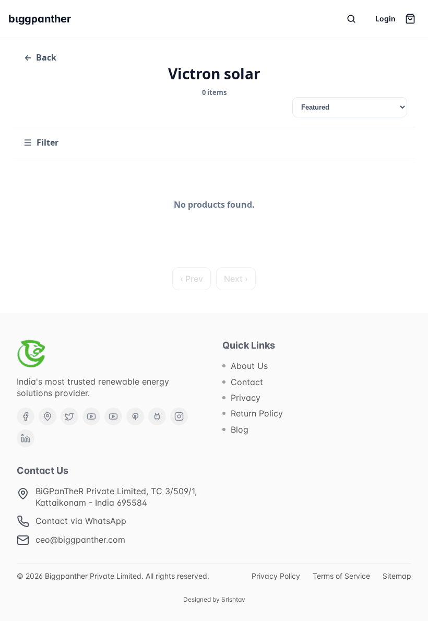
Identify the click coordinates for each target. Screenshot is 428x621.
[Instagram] (179, 416)
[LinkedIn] (25, 438)
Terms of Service (341, 575)
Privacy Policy (276, 575)
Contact (247, 382)
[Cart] (410, 18)
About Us (249, 366)
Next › (236, 278)
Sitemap (397, 575)
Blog (239, 429)
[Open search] (351, 19)
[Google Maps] (47, 416)
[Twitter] (69, 416)
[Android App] (157, 416)
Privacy (245, 397)
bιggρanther (39, 19)
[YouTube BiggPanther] (113, 416)
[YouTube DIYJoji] (91, 416)
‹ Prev (191, 278)
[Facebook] (25, 416)
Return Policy (257, 413)
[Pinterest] (135, 416)
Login (385, 18)
